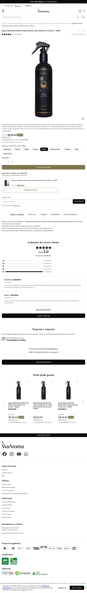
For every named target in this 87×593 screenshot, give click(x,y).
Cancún (17, 149)
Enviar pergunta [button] (43, 362)
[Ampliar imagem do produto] (83, 119)
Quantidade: (6, 158)
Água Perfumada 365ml (63, 23)
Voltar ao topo (43, 435)
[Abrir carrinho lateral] (80, 11)
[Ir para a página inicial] (43, 11)
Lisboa (35, 149)
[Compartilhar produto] (83, 30)
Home (4, 23)
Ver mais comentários (43, 309)
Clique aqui (16, 205)
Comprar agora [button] (43, 167)
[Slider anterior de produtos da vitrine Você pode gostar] (4, 401)
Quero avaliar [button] (43, 316)
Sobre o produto (17, 214)
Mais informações (70, 214)
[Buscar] (83, 17)
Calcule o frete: (6, 197)
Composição (55, 214)
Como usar (32, 214)
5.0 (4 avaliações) (17, 34)
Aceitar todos (77, 588)
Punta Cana (8, 154)
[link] (5, 470)
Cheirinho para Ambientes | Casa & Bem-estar (21, 23)
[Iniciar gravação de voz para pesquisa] (78, 17)
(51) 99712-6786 (14, 528)
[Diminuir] (4, 162)
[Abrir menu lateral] (84, 11)
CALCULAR (79, 201)
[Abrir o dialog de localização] (3, 11)
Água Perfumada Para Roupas (45, 23)
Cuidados (43, 214)
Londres (67, 149)
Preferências (62, 588)
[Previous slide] (3, 1)
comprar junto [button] (30, 190)
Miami (44, 149)
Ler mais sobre (6, 131)
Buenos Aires (55, 149)
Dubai (26, 149)
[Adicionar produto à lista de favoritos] (79, 30)
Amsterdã (7, 149)
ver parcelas (24, 139)
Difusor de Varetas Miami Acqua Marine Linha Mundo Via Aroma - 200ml (34, 180)
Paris (76, 149)
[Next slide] (83, 1)
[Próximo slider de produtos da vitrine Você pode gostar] (82, 401)
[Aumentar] (12, 162)
